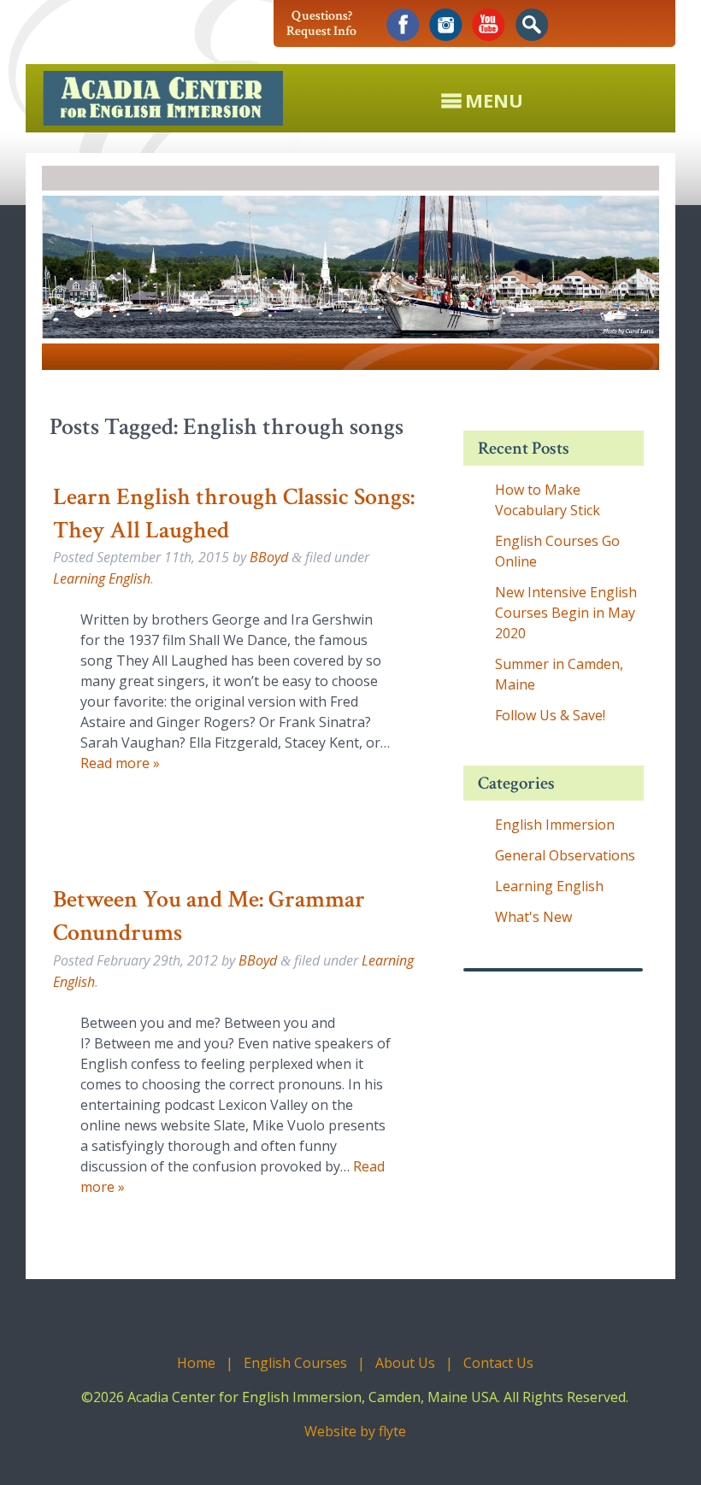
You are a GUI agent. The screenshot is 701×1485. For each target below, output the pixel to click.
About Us (405, 1362)
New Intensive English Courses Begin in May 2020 (566, 613)
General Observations (565, 855)
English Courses (295, 1362)
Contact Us (498, 1362)
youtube (488, 25)
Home (196, 1362)
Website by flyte (355, 1431)
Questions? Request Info (321, 23)
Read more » (120, 763)
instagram (445, 25)
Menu (494, 98)
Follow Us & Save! (550, 715)
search (531, 25)
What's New (533, 916)
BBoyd (269, 557)
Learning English (101, 578)
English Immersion (555, 824)
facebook (403, 25)
